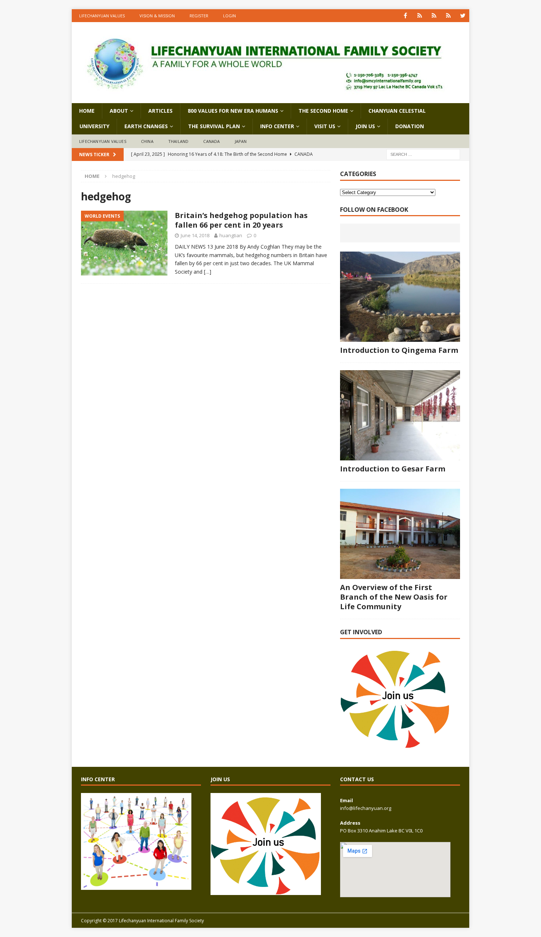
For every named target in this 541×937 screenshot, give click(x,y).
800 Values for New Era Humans (233, 110)
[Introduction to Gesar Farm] (400, 415)
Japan (241, 141)
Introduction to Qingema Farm (399, 350)
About (119, 110)
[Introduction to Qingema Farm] (400, 297)
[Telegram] (448, 15)
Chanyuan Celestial (397, 110)
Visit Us (324, 126)
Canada (211, 141)
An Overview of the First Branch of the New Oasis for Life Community (394, 596)
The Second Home (323, 110)
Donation (409, 126)
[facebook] (405, 15)
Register (199, 15)
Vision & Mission (157, 15)
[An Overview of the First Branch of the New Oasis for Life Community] (400, 534)
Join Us (365, 126)
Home (87, 110)
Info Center (277, 126)
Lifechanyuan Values (102, 15)
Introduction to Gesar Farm (392, 469)
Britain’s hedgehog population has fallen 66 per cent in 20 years (241, 220)
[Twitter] (462, 15)
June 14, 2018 (195, 235)
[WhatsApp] (419, 15)
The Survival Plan (214, 126)
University (94, 126)
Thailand (178, 141)
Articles (160, 110)
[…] (207, 271)
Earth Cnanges (146, 126)
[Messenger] (434, 15)
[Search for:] (423, 154)
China (147, 141)
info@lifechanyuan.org (365, 808)
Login (229, 15)
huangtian (230, 235)
